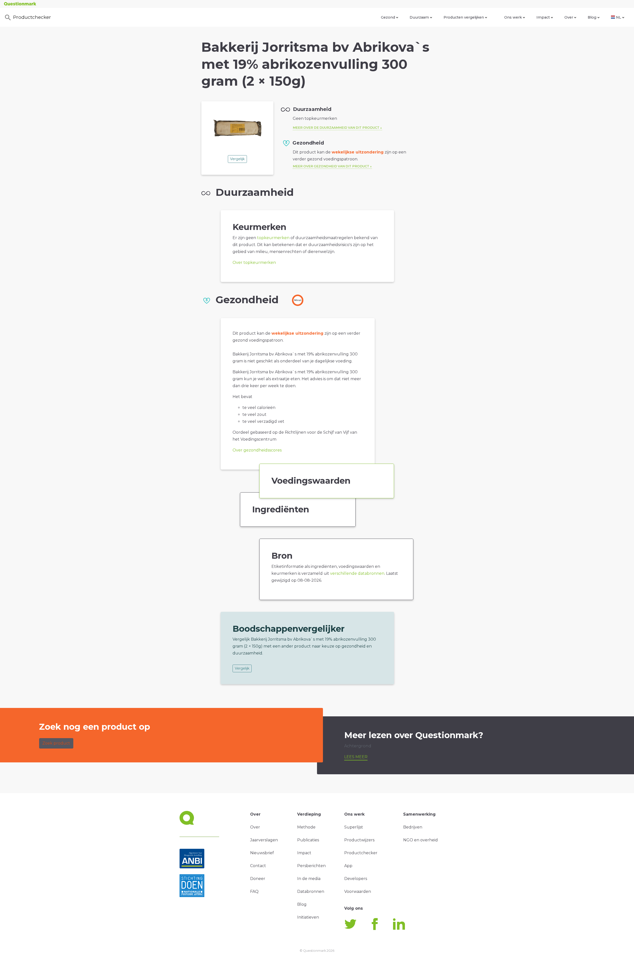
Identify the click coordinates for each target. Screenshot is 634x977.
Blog (592, 17)
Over (568, 17)
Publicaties (308, 840)
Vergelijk (237, 159)
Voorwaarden (357, 891)
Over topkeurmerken (254, 262)
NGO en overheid (420, 840)
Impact (543, 17)
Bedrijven (412, 827)
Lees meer (356, 756)
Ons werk (513, 17)
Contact (258, 865)
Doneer (257, 878)
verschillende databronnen (357, 573)
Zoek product (56, 743)
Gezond (388, 17)
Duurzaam (419, 17)
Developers (355, 878)
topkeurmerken (273, 237)
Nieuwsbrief (262, 853)
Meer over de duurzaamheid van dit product (336, 127)
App (348, 865)
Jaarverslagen (264, 840)
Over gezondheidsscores (257, 450)
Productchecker (32, 17)
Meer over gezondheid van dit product (331, 166)
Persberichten (311, 865)
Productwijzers (359, 840)
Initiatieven (308, 917)
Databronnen (310, 891)
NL (618, 17)
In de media (308, 878)
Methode (306, 827)
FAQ (254, 891)
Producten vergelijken (464, 17)
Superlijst (353, 827)
